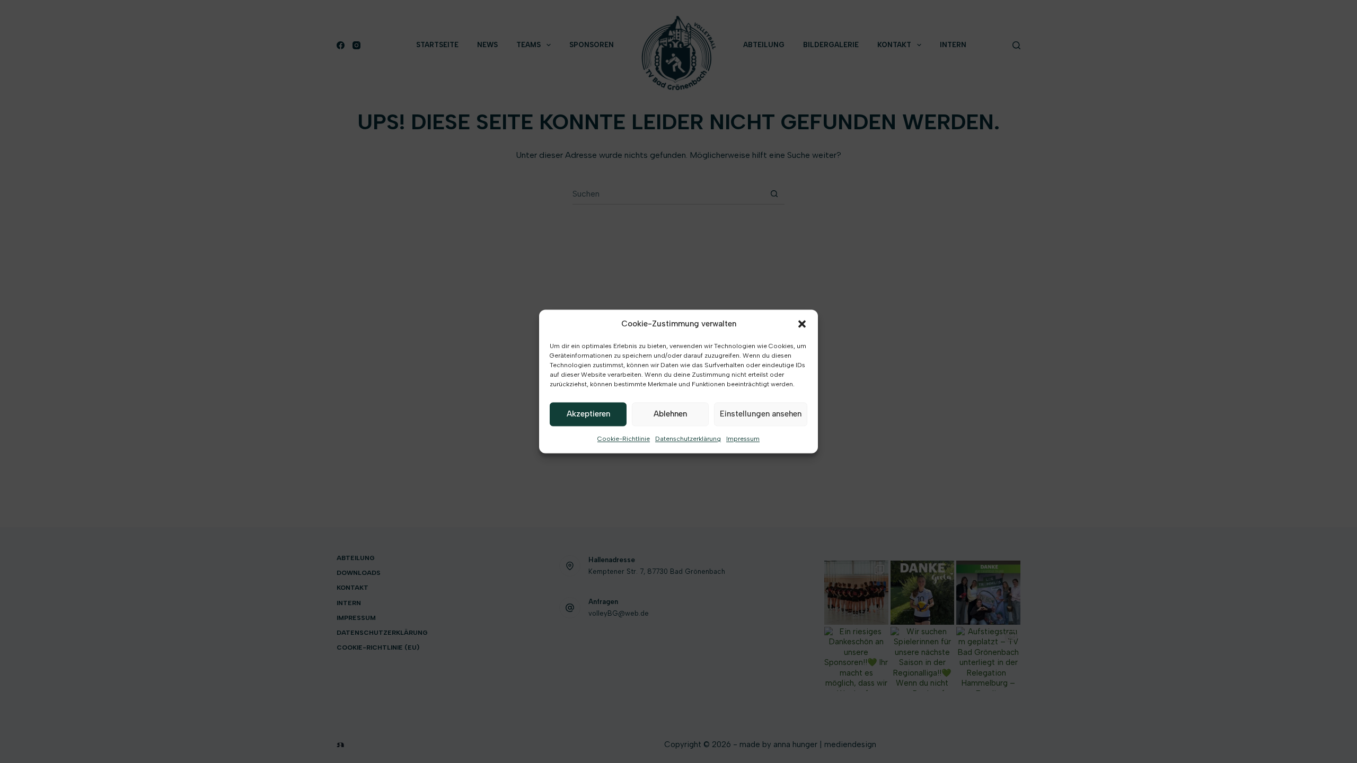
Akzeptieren (588, 414)
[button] (802, 324)
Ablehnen (670, 414)
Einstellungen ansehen (760, 414)
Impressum (743, 438)
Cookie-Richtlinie (623, 438)
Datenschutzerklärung (688, 438)
